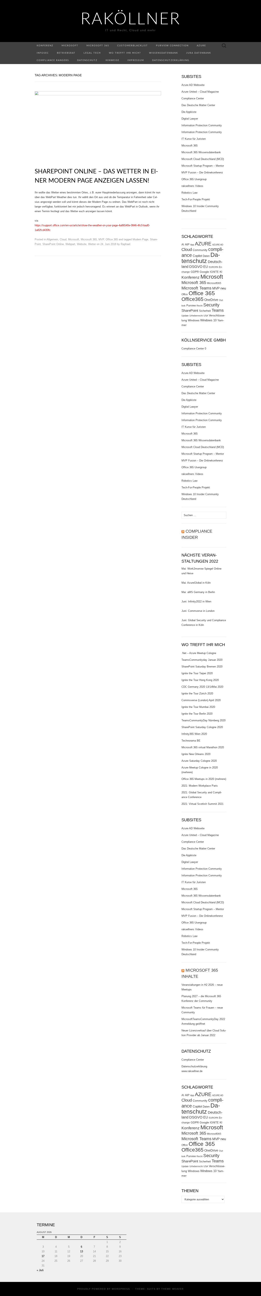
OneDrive (211, 300)
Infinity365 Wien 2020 (194, 733)
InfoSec (43, 53)
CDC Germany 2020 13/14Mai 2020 (202, 686)
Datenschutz (87, 60)
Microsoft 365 (97, 45)
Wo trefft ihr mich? (125, 53)
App (192, 244)
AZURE (203, 243)
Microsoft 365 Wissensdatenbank (201, 152)
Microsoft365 (214, 283)
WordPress (121, 1289)
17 (43, 1256)
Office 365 (112, 239)
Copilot (197, 255)
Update (185, 315)
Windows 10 (208, 320)
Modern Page (140, 239)
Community (200, 250)
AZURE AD (217, 244)
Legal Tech (92, 53)
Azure (201, 45)
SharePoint (189, 310)
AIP (187, 244)
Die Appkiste (188, 111)
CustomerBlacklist (132, 45)
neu (223, 288)
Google (204, 271)
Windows (193, 320)
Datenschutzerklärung (170, 60)
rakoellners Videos (192, 185)
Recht (199, 305)
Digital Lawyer (189, 118)
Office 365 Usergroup (194, 179)
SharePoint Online (53, 244)
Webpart (70, 244)
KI (221, 271)
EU (205, 266)
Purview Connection (172, 45)
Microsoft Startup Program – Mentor (202, 165)
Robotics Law (189, 192)
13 (81, 1251)
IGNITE (214, 271)
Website (81, 244)
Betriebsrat (66, 53)
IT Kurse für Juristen (193, 138)
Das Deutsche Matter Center (198, 105)
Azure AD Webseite (193, 84)
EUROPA (213, 267)
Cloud (63, 239)
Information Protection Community (201, 125)
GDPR (195, 271)
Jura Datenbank (198, 53)
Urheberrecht (196, 315)
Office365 (192, 299)
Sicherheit (205, 310)
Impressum (135, 60)
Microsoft (70, 45)
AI (182, 244)
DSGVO (195, 267)
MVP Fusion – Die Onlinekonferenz (202, 172)
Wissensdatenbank (163, 53)
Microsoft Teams (196, 288)
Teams (218, 310)
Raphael (125, 244)
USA (205, 315)
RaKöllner (131, 19)
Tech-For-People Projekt (195, 199)
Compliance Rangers (53, 60)
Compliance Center (192, 98)
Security (211, 304)
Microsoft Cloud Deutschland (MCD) (202, 159)
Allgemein (52, 239)
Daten (206, 256)
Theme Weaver (172, 1289)
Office (184, 294)
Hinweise (112, 60)
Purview (191, 305)
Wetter (92, 244)
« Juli (40, 1270)
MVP (101, 239)
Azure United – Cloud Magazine (200, 91)
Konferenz (45, 45)
